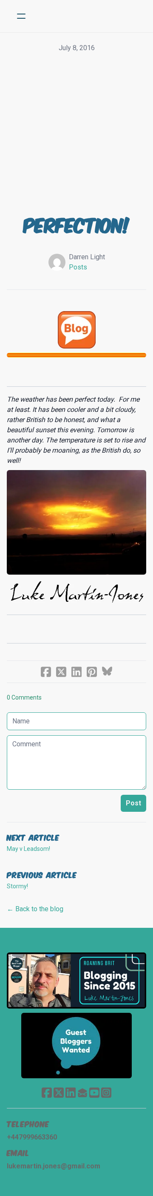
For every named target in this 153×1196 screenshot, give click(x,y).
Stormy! (17, 886)
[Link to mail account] (82, 1092)
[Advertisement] (76, 133)
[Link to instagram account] (106, 1092)
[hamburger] (21, 16)
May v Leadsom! (28, 848)
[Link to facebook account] (47, 1092)
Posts (78, 267)
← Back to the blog (35, 909)
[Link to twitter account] (59, 1092)
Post (133, 803)
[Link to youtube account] (94, 1092)
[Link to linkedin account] (70, 1092)
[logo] (87, 16)
